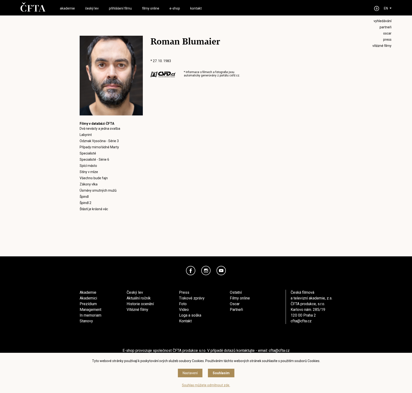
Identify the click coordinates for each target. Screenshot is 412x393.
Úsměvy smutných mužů (98, 190)
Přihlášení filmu (120, 8)
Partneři (236, 309)
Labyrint (86, 135)
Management (90, 309)
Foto (183, 304)
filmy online (150, 8)
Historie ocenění (140, 304)
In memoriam (90, 315)
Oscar (235, 304)
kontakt (196, 8)
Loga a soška (190, 315)
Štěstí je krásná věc (94, 209)
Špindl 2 (85, 203)
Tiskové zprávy (192, 298)
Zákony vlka (89, 184)
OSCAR (387, 33)
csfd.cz (234, 75)
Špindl (84, 197)
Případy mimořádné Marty (99, 147)
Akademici (88, 298)
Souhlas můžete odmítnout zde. (206, 385)
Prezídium (88, 304)
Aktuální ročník (139, 298)
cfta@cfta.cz (301, 321)
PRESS (387, 39)
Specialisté (88, 153)
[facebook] (191, 270)
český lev (92, 8)
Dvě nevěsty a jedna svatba (100, 128)
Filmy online (240, 298)
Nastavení (190, 373)
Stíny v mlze (89, 172)
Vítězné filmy (137, 309)
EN (386, 8)
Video (184, 309)
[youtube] (221, 270)
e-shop (175, 8)
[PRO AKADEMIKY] (376, 8)
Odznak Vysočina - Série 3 (99, 141)
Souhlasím (221, 373)
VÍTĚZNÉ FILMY (381, 46)
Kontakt (185, 321)
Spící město (88, 166)
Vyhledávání (382, 21)
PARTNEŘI (385, 27)
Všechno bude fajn (94, 178)
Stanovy (86, 321)
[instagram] (206, 270)
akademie (67, 8)
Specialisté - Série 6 (94, 159)
